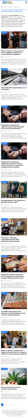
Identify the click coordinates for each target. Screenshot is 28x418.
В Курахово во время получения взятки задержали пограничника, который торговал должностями (12, 276)
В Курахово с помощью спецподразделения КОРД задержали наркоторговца (10, 239)
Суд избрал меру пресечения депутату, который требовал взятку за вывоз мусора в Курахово (13, 313)
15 (12, 404)
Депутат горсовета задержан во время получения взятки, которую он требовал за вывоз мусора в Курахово (14, 352)
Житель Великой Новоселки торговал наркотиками (10, 388)
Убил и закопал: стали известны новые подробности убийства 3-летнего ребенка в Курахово (12, 52)
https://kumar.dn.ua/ (18, 413)
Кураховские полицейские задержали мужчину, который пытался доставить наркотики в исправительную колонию (12, 164)
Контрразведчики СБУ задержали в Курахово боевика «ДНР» (13, 201)
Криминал (4, 32)
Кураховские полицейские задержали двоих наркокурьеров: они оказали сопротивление (12, 126)
